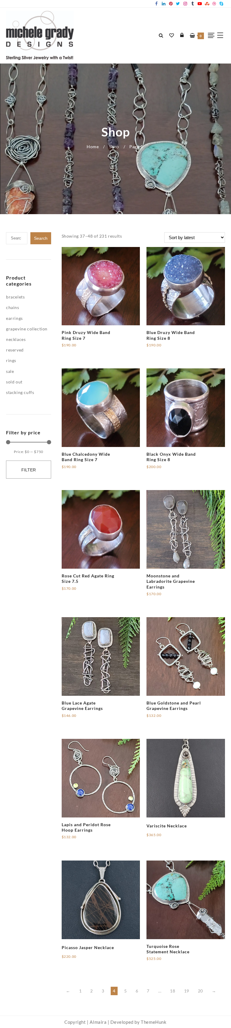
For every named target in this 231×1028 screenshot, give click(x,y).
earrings (14, 318)
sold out (14, 381)
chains (12, 307)
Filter (28, 469)
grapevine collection (27, 328)
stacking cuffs (20, 392)
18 (172, 990)
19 (186, 990)
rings (11, 360)
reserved (15, 349)
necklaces (16, 339)
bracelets (15, 296)
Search (41, 238)
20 (200, 990)
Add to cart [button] (73, 347)
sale (10, 371)
